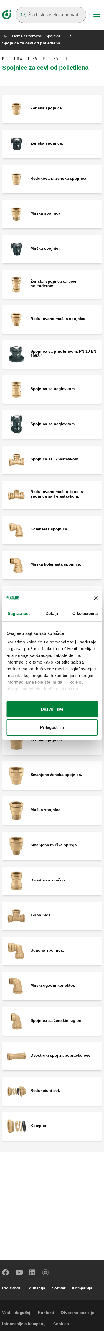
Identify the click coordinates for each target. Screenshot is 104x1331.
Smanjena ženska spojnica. (56, 774)
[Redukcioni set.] (16, 1091)
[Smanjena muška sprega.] (16, 845)
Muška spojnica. (46, 213)
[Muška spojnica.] (16, 214)
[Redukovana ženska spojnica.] (16, 178)
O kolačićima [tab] (85, 613)
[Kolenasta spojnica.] (16, 529)
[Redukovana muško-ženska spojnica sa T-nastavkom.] (16, 494)
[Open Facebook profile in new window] (5, 1272)
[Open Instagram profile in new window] (45, 1272)
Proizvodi (34, 36)
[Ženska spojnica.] (16, 108)
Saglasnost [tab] (19, 613)
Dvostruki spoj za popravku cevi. (62, 1055)
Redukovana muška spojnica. (59, 318)
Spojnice (52, 36)
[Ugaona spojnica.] (16, 950)
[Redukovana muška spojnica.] (16, 319)
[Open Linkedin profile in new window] (32, 1272)
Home (17, 36)
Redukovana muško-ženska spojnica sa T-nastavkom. (57, 493)
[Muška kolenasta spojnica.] (16, 564)
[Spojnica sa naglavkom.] (16, 389)
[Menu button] (97, 15)
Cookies (61, 1324)
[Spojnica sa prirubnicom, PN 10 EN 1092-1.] (16, 354)
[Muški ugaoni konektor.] (16, 985)
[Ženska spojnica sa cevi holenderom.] (16, 284)
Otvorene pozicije (77, 1312)
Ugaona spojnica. (47, 950)
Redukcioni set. (45, 1090)
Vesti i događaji (16, 1312)
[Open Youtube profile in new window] (19, 1272)
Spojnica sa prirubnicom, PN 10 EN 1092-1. (63, 353)
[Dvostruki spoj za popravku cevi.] (16, 1056)
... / (68, 35)
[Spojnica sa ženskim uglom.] (16, 1020)
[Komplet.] (16, 1126)
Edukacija (36, 1288)
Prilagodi (49, 727)
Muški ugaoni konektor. (53, 985)
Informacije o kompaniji (24, 1324)
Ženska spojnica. (47, 108)
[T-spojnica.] (16, 915)
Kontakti (46, 1312)
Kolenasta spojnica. (49, 529)
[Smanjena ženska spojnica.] (16, 775)
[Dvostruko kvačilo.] (16, 880)
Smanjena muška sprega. (54, 845)
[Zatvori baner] (96, 598)
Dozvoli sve (52, 709)
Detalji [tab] (51, 613)
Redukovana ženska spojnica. (59, 178)
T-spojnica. (41, 915)
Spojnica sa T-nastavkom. (55, 459)
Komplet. (39, 1125)
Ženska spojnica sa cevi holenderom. (53, 283)
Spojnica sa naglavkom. (53, 388)
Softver (58, 1288)
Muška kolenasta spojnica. (56, 564)
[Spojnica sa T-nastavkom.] (16, 459)
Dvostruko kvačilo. (48, 880)
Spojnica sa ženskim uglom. (57, 1020)
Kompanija (82, 1288)
